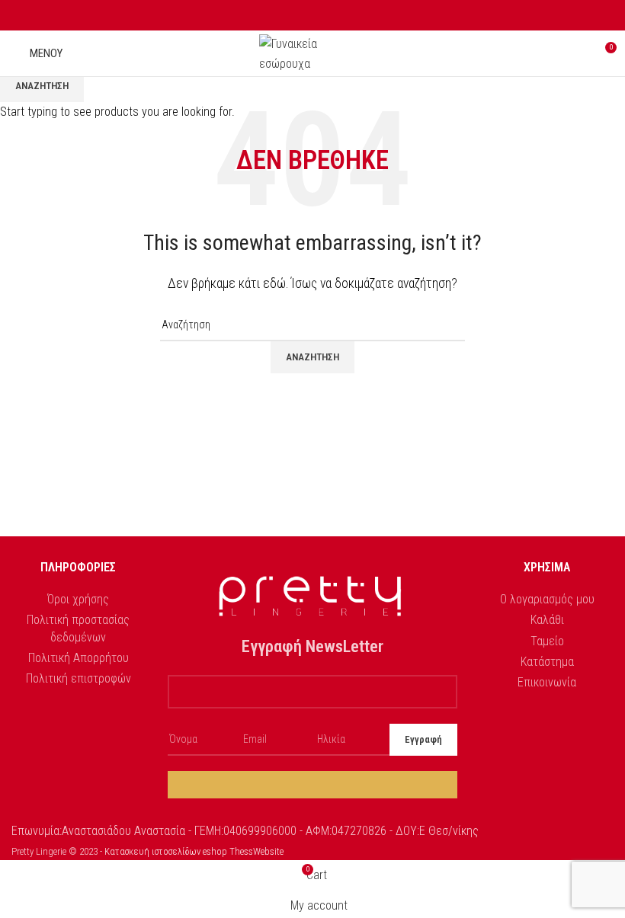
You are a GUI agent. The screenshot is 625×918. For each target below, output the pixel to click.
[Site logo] (312, 52)
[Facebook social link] (295, 15)
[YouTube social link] (330, 15)
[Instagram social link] (313, 15)
